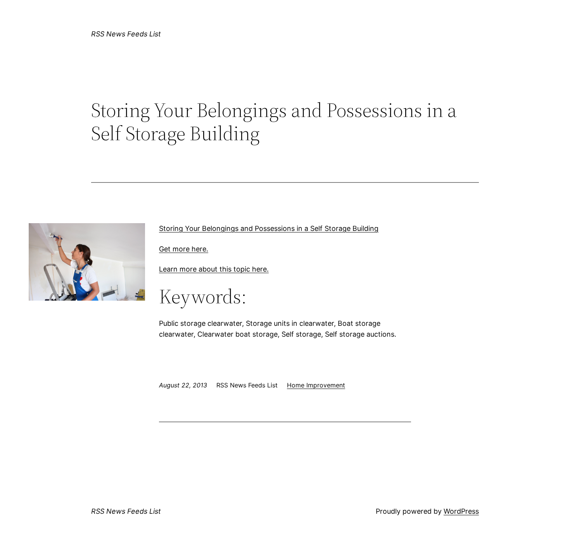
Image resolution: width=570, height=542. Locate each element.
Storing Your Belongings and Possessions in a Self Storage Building (268, 228)
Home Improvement (316, 385)
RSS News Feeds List (126, 34)
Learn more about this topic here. (214, 269)
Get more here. (183, 249)
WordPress (461, 511)
